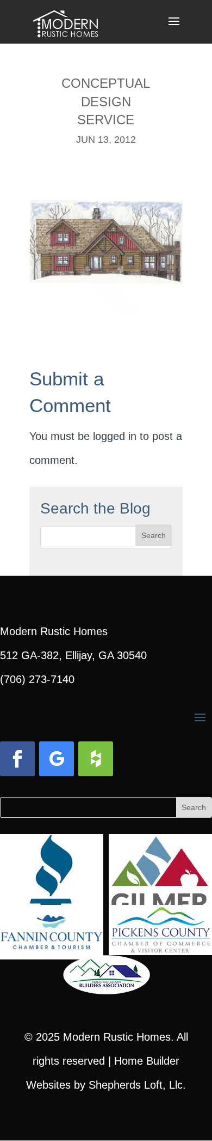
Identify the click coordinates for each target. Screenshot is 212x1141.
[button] (174, 28)
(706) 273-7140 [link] (37, 679)
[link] (65, 21)
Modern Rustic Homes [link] (117, 1037)
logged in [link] (114, 436)
